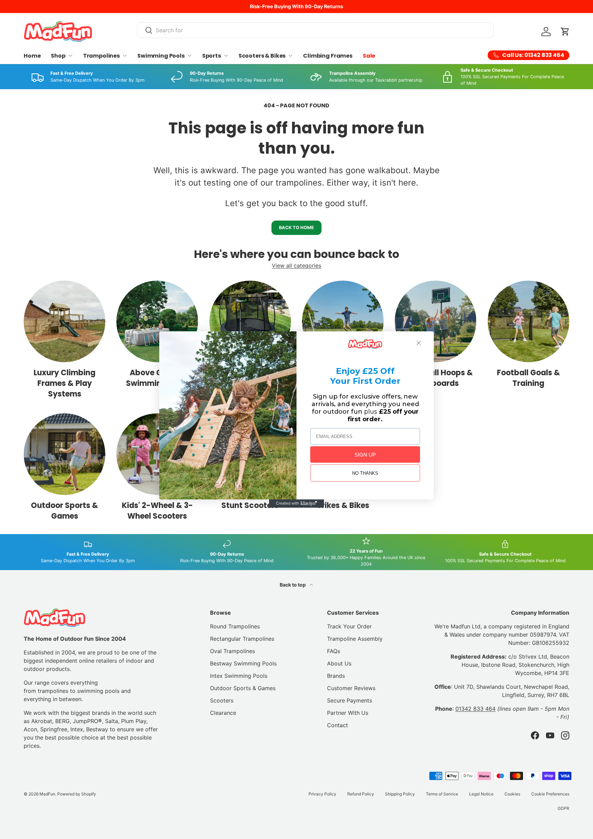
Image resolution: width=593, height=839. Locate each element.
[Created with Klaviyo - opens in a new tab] (296, 503)
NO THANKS (365, 473)
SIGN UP (365, 455)
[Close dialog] (418, 343)
